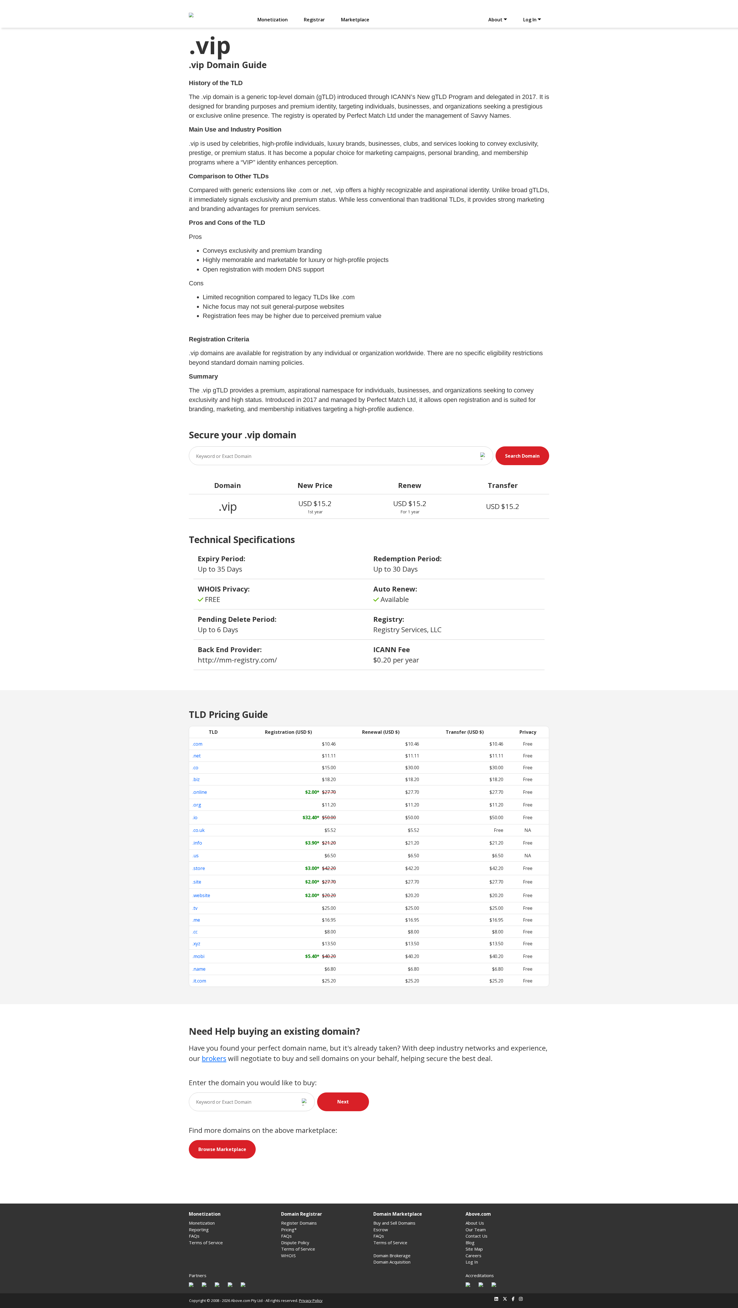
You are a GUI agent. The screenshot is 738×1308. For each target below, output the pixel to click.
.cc (195, 932)
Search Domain (522, 456)
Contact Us (476, 1236)
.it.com (199, 981)
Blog (470, 1242)
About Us (475, 1223)
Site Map (474, 1249)
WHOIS (288, 1255)
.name (199, 969)
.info (197, 843)
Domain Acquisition (392, 1262)
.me (196, 920)
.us (196, 855)
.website (201, 895)
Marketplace (355, 19)
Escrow (380, 1229)
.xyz (196, 943)
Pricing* (289, 1229)
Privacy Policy (311, 1300)
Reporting (199, 1229)
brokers (214, 1058)
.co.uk (199, 830)
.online (200, 792)
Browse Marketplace (222, 1149)
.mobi (198, 956)
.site (197, 882)
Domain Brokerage (392, 1255)
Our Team (476, 1229)
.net (197, 756)
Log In (472, 1262)
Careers (473, 1255)
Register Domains (299, 1223)
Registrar (314, 19)
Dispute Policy (295, 1242)
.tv (195, 908)
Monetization (272, 19)
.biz (196, 779)
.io (195, 817)
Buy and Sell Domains (394, 1223)
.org (197, 805)
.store (199, 868)
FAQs (194, 1236)
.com (197, 744)
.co (195, 767)
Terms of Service (206, 1242)
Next (343, 1102)
